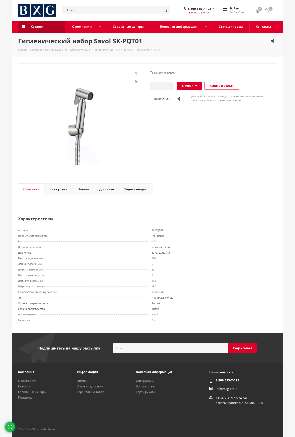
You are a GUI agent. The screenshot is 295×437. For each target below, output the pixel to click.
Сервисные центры (32, 392)
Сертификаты (146, 392)
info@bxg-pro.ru (227, 389)
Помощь (83, 381)
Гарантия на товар (90, 392)
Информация (87, 372)
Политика (25, 397)
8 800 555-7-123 (199, 8)
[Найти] (165, 10)
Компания (26, 372)
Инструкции (145, 381)
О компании (27, 381)
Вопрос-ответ (146, 386)
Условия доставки (90, 386)
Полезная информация (154, 372)
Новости (24, 386)
